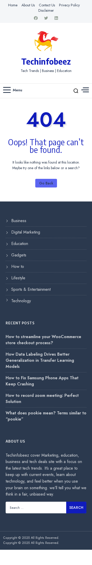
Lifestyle (18, 278)
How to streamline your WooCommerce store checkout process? (43, 340)
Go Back (46, 183)
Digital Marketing (25, 232)
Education (19, 244)
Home (12, 5)
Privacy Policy (69, 5)
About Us (28, 5)
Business (18, 221)
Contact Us (47, 5)
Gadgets (18, 255)
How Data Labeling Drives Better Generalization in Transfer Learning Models (40, 360)
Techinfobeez (46, 61)
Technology (21, 301)
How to (17, 266)
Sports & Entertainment (31, 289)
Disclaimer (46, 10)
